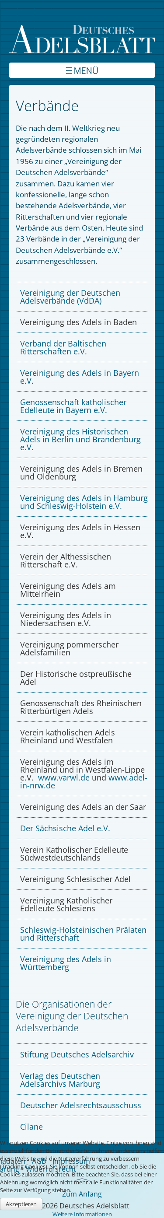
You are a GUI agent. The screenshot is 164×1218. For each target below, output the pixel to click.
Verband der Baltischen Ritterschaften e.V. (63, 347)
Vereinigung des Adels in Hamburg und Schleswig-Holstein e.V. (84, 502)
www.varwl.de (64, 777)
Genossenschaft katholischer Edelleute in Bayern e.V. (73, 406)
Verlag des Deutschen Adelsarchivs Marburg (60, 1080)
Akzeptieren (21, 1204)
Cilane (31, 1126)
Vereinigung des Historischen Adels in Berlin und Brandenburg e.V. (80, 439)
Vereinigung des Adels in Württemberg (65, 963)
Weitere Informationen (82, 1214)
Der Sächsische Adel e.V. (65, 828)
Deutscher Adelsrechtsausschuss (80, 1105)
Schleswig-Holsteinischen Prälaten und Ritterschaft (83, 933)
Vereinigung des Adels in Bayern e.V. (79, 377)
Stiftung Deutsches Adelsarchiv (77, 1054)
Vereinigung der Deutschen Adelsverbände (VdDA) (70, 296)
